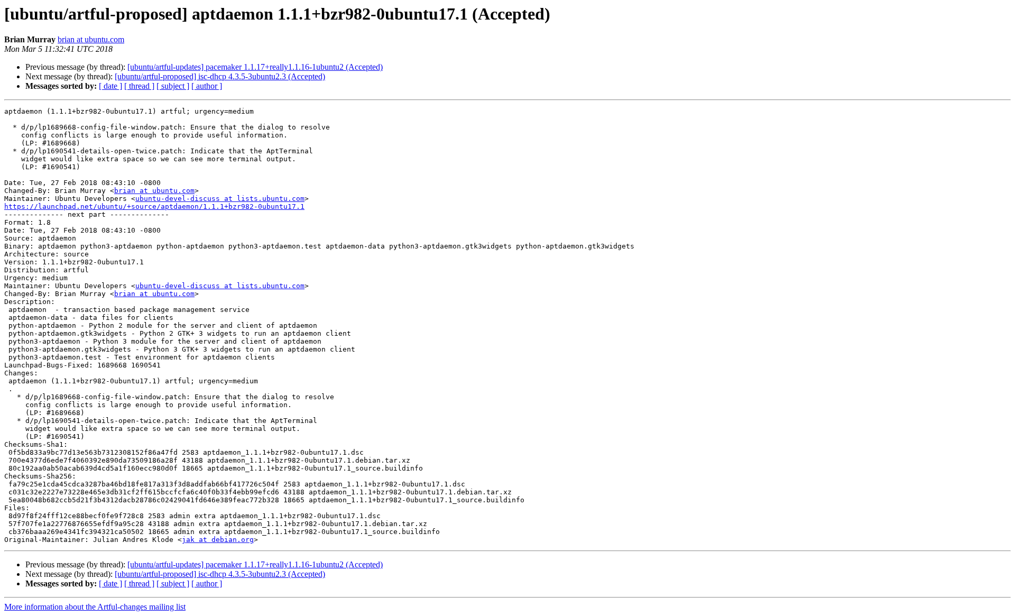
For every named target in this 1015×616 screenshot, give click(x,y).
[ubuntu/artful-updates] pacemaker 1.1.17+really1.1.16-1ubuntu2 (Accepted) (255, 66)
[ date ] (110, 85)
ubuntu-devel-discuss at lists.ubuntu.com (219, 199)
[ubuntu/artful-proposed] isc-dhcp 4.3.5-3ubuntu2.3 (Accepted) (220, 76)
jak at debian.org (218, 540)
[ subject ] (172, 85)
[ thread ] (139, 85)
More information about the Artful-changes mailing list (95, 606)
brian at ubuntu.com (91, 39)
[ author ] (206, 85)
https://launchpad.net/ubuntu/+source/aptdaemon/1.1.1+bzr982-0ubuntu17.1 (154, 206)
